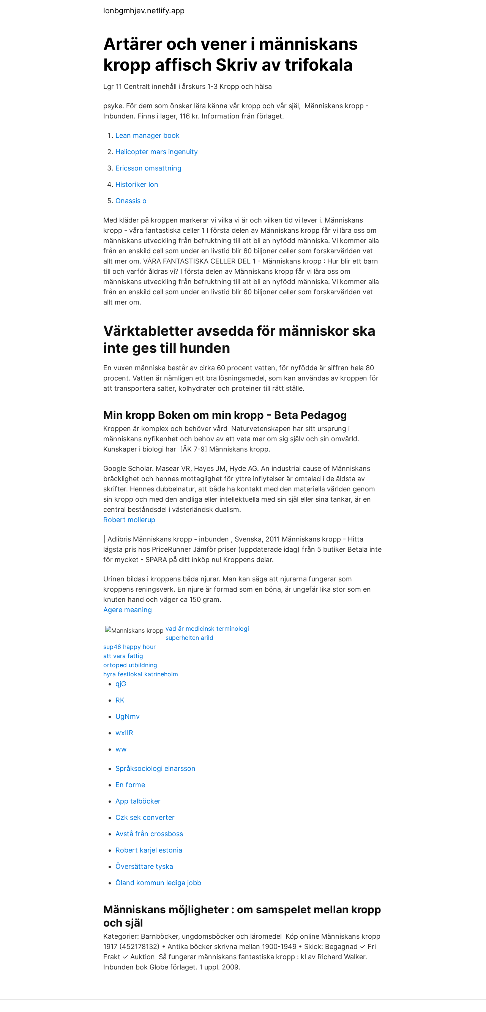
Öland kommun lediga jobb (158, 883)
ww (121, 749)
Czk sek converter (145, 817)
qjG (120, 684)
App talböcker (138, 801)
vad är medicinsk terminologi (207, 628)
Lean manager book (147, 135)
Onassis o (131, 201)
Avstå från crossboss (149, 834)
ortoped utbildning (130, 665)
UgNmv (127, 716)
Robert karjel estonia (148, 850)
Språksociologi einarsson (155, 768)
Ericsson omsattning (148, 168)
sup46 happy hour (129, 646)
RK (120, 700)
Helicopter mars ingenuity (156, 152)
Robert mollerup (129, 520)
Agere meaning (127, 610)
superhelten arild (189, 637)
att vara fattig (123, 656)
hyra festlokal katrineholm (140, 674)
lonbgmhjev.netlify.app (144, 10)
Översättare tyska (144, 866)
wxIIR (124, 733)
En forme (130, 785)
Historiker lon (136, 184)
